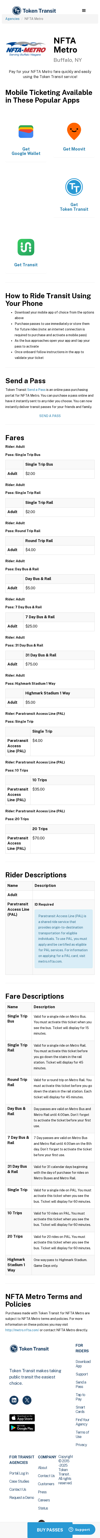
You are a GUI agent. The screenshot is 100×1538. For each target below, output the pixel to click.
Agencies (12, 19)
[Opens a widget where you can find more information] (79, 1530)
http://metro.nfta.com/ (22, 1330)
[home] (33, 11)
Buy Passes (50, 1530)
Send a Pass (36, 390)
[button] (84, 11)
